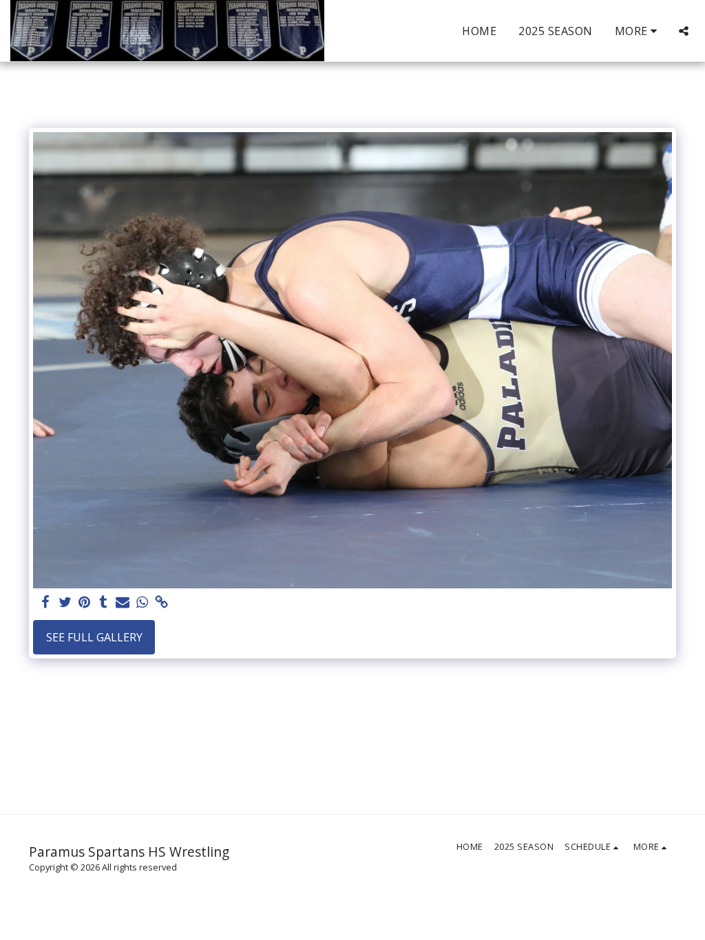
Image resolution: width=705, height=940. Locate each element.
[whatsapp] (142, 602)
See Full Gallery (94, 637)
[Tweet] (65, 602)
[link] (161, 602)
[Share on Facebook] (45, 602)
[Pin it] (84, 602)
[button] (683, 30)
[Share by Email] (122, 602)
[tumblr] (103, 602)
